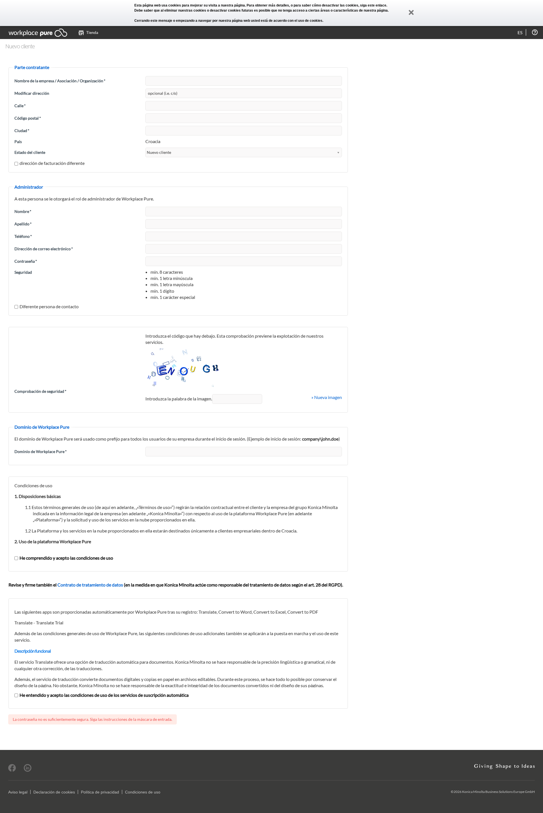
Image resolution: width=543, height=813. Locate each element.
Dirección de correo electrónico (43, 248)
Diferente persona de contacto (49, 306)
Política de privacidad (100, 792)
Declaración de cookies (54, 792)
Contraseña (25, 261)
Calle (20, 105)
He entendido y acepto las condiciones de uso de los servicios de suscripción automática (104, 695)
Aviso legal (17, 792)
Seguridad (23, 272)
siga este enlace (373, 5)
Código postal (27, 118)
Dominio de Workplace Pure (40, 451)
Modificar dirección (31, 93)
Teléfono (23, 236)
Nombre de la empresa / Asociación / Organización (59, 80)
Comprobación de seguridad (40, 391)
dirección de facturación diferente (52, 163)
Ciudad (21, 130)
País (18, 141)
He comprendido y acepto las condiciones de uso (66, 557)
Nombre (22, 211)
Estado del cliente (29, 152)
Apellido (23, 223)
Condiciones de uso (142, 792)
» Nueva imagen (326, 397)
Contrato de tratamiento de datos (90, 584)
